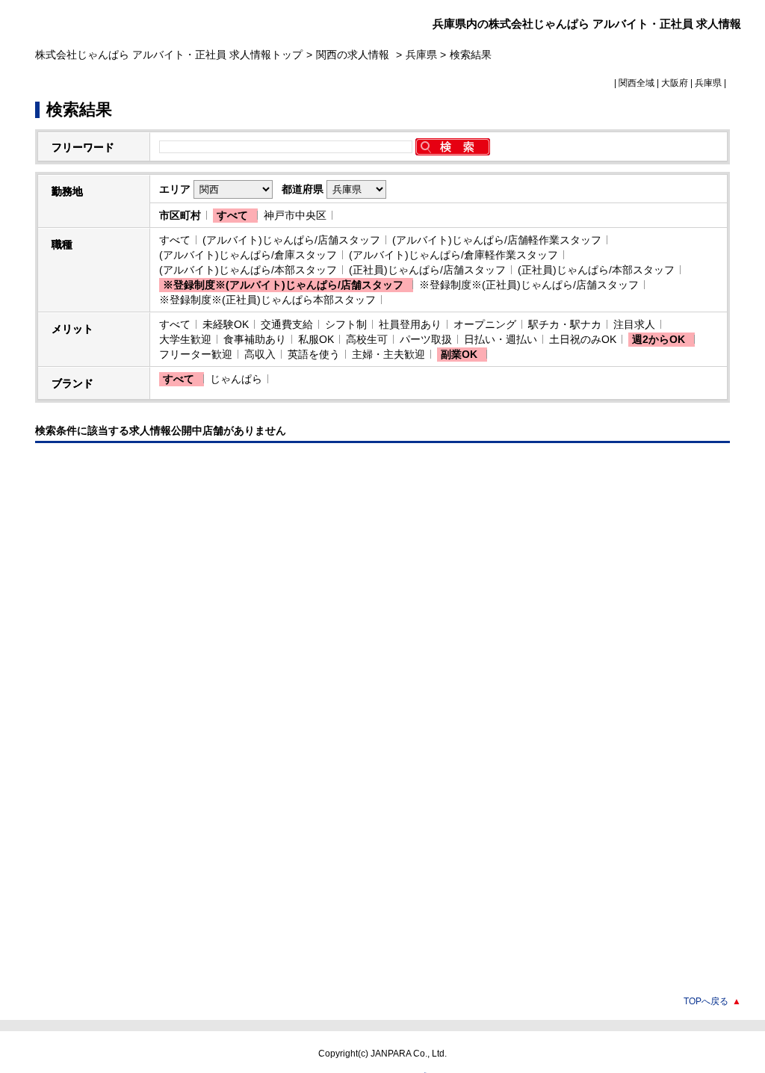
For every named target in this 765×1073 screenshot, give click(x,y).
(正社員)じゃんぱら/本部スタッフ (596, 270)
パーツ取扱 (426, 339)
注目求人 (634, 324)
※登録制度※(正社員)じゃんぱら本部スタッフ (267, 300)
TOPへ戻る (712, 1001)
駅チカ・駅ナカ (564, 324)
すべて (232, 215)
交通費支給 (287, 324)
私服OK (316, 339)
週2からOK (658, 339)
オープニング (484, 324)
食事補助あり (254, 339)
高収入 (260, 354)
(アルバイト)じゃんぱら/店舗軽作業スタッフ (496, 240)
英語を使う (314, 354)
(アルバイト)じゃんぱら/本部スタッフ (248, 270)
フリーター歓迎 (195, 354)
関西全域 (636, 83)
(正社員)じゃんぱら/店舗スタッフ (427, 270)
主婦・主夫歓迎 (388, 354)
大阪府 (674, 83)
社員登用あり (410, 324)
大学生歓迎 (185, 339)
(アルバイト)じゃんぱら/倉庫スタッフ (248, 255)
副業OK (459, 354)
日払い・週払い (500, 339)
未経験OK (225, 324)
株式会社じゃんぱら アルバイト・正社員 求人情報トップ (169, 55)
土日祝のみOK (582, 339)
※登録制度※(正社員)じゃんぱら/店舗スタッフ (529, 285)
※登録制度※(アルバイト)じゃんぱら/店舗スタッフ (283, 285)
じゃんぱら (236, 379)
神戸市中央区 (295, 215)
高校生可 (367, 339)
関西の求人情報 (354, 55)
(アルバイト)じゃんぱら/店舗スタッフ (291, 240)
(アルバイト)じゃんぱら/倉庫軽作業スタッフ (453, 255)
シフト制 (346, 324)
